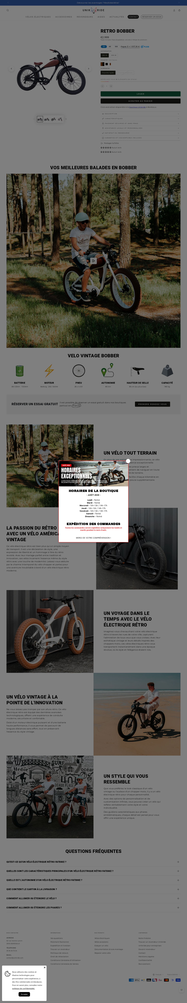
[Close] (44, 967)
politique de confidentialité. (23, 988)
